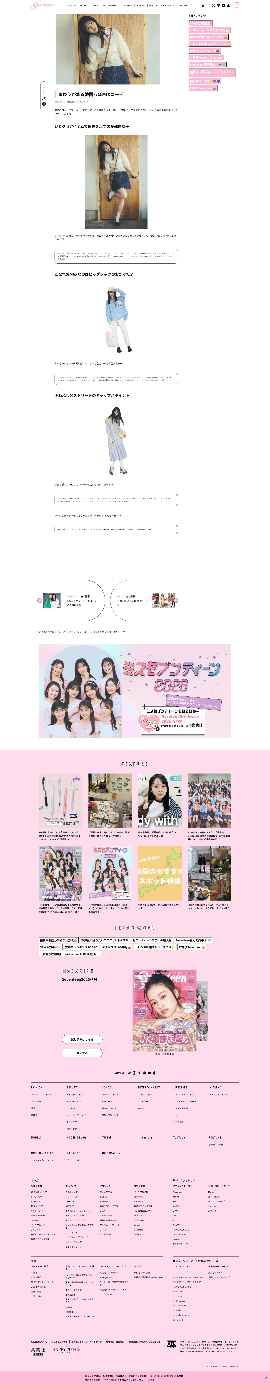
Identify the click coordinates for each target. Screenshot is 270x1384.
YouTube (179, 1137)
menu (237, 8)
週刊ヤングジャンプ (74, 1220)
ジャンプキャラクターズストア (187, 1281)
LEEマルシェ (178, 1296)
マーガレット (106, 1215)
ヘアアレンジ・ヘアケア (78, 1115)
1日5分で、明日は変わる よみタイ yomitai (79, 1276)
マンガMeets (105, 1234)
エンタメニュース (146, 1094)
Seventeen (177, 1191)
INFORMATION (111, 1153)
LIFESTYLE (128, 5)
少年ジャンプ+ (37, 1210)
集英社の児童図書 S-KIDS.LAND (148, 1277)
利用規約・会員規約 (115, 1341)
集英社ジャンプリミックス (43, 1234)
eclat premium (179, 1305)
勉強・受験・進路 (110, 1115)
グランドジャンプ (73, 1242)
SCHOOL (95, 5)
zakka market (179, 1319)
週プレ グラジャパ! (216, 1201)
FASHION (72, 5)
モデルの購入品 (180, 1108)
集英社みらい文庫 (142, 1272)
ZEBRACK (35, 1220)
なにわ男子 (143, 1101)
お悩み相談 (178, 1122)
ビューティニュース (76, 1094)
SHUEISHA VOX (180, 1291)
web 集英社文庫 (38, 1286)
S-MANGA (35, 1229)
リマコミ (104, 1229)
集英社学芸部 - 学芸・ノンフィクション (79, 1284)
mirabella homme (181, 1315)
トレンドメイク (74, 1101)
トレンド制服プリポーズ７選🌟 (210, 44)
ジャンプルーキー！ (40, 1224)
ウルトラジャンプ (73, 1246)
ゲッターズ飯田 (216, 1144)
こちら (151, 1379)
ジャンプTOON (38, 1215)
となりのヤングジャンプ (76, 1237)
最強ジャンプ (37, 1206)
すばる (34, 1272)
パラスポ (212, 1210)
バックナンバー (74, 1160)
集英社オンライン (181, 1243)
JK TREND (141, 5)
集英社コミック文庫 (40, 1239)
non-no (176, 1196)
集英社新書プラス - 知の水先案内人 (79, 1301)
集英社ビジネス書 (73, 1289)
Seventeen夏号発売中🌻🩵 (207, 64)
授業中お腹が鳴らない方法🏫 (208, 37)
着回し (34, 1108)
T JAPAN (176, 1224)
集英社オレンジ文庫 (109, 1272)
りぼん (103, 1210)
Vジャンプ (35, 1201)
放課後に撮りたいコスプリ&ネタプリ (211, 72)
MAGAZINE (73, 1153)
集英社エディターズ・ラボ (220, 1277)
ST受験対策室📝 (200, 23)
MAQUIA (176, 1206)
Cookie (137, 1224)
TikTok (107, 1137)
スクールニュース (110, 1094)
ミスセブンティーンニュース (44, 1160)
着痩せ (34, 1115)
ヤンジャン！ (71, 1232)
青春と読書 (36, 1291)
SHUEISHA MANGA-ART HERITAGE (188, 1277)
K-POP (141, 1108)
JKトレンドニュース (218, 1094)
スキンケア (72, 1122)
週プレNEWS (214, 1196)
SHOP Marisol (179, 1300)
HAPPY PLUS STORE (182, 1286)
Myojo (211, 1191)
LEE (174, 1215)
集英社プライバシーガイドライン (86, 1341)
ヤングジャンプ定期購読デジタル (79, 1226)
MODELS (153, 5)
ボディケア (72, 1128)
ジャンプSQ (36, 1196)
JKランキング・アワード (184, 1101)
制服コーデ (107, 1101)
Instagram (145, 1137)
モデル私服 (36, 1101)
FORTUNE (183, 5)
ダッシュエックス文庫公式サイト (114, 1283)
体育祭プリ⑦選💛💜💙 (205, 81)
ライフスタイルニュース (184, 1094)
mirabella (177, 1310)
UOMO (176, 1239)
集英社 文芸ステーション (42, 1281)
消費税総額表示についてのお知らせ (144, 1341)
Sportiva (212, 1206)
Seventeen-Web (45, 631)
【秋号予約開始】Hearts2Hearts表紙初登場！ (69, 954)
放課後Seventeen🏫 (203, 88)
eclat (175, 1220)
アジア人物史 (37, 1296)
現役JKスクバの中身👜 (204, 51)
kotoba (68, 1306)
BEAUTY (83, 5)
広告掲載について (39, 1341)
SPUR (175, 1210)
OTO (175, 1272)
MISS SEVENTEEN (42, 1153)
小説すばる (36, 1277)
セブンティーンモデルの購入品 (209, 30)
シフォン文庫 (106, 1294)
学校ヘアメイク (109, 1108)
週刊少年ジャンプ (39, 1191)
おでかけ (177, 1115)
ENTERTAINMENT (111, 5)
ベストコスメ (73, 1108)
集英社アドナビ (215, 1272)
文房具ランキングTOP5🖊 (206, 58)
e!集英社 (69, 1311)
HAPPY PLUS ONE (181, 1229)
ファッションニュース (80, 631)
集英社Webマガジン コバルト (113, 1289)
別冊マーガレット (108, 1220)
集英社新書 (70, 1294)
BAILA (175, 1201)
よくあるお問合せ (59, 1341)
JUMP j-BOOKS (106, 1277)
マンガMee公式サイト (110, 1224)
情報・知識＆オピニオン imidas (79, 1316)
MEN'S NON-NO (180, 1234)
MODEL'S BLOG (168, 5)
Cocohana (138, 1229)
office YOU (139, 1234)
